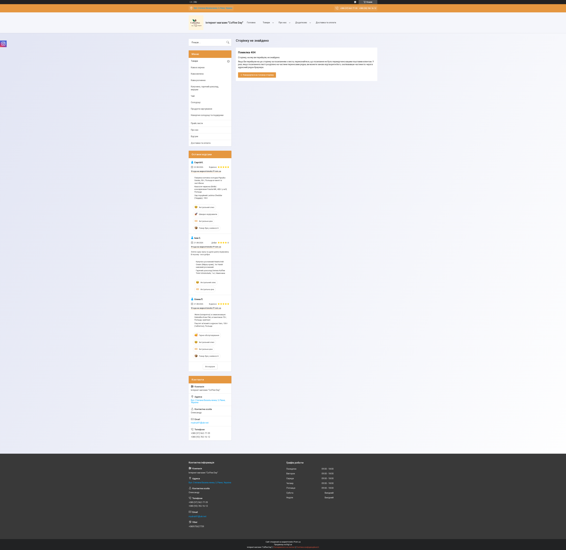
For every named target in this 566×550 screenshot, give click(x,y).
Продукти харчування (201, 109)
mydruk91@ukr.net (200, 423)
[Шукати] (227, 42)
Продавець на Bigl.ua (283, 545)
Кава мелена (197, 74)
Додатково (301, 22)
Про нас (283, 22)
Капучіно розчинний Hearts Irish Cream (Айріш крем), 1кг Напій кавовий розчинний (210, 264)
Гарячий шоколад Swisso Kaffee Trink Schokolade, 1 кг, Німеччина (210, 271)
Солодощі (195, 102)
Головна (251, 22)
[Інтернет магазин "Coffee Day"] (196, 22)
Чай (193, 96)
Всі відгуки (210, 366)
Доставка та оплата (326, 22)
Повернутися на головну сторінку (258, 75)
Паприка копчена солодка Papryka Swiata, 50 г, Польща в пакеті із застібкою (209, 180)
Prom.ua (297, 542)
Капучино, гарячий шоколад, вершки (205, 88)
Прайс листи (197, 123)
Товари (266, 22)
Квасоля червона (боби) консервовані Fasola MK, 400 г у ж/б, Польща (210, 189)
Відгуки (194, 136)
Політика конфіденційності (307, 547)
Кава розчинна (198, 80)
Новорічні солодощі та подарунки (207, 115)
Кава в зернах (198, 67)
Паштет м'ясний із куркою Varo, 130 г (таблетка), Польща (211, 324)
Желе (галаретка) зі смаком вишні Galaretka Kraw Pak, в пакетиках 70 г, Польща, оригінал (210, 317)
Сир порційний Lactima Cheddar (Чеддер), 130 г (208, 196)
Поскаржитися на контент (284, 547)
